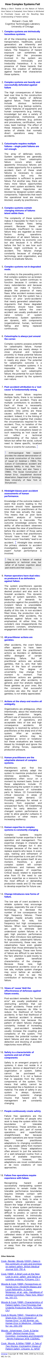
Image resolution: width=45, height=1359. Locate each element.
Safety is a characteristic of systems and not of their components (19, 1055)
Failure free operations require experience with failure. (20, 1176)
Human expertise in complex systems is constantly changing (21, 828)
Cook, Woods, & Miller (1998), (21, 1346)
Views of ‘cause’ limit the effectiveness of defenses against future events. (22, 991)
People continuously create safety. (22, 1111)
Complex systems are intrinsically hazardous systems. (22, 32)
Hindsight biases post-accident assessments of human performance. (21, 494)
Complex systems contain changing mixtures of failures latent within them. (19, 211)
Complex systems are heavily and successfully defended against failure (22, 85)
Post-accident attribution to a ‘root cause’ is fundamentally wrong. (22, 388)
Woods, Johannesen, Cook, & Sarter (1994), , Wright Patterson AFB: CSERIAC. (22, 1334)
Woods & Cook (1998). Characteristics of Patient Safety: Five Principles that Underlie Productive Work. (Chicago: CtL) (22, 1306)
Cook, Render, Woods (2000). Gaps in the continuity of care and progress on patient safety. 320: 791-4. (21, 1265)
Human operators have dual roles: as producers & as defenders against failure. (22, 578)
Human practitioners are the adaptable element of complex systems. (20, 760)
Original (4, 1354)
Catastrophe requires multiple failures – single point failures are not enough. (21, 146)
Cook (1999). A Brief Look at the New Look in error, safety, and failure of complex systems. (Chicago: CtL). (21, 1277)
